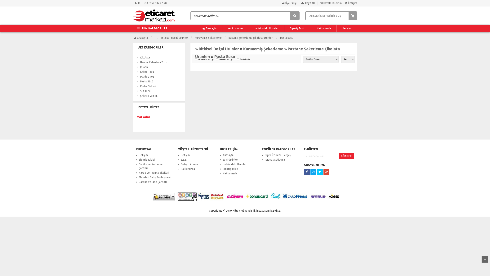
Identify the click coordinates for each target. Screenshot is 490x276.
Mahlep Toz (147, 76)
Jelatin (144, 67)
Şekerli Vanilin (149, 96)
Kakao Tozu (147, 72)
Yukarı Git (485, 259)
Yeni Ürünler (235, 28)
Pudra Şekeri (148, 86)
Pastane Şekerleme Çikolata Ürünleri (250, 37)
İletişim (352, 3)
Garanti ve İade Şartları (153, 182)
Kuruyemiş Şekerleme (208, 37)
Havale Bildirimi (332, 3)
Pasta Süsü (286, 37)
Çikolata (145, 57)
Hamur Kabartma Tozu (153, 62)
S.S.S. (184, 159)
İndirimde (245, 59)
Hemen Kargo (226, 59)
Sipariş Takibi (147, 159)
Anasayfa (210, 28)
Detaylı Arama (189, 164)
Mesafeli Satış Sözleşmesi (155, 177)
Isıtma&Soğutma (275, 159)
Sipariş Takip (297, 28)
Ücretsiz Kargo (206, 59)
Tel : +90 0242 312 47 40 (152, 3)
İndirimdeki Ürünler (266, 28)
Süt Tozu (145, 91)
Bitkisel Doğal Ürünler (174, 37)
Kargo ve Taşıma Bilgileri (154, 172)
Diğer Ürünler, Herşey (278, 155)
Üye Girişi (290, 3)
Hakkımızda (324, 28)
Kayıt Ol (309, 3)
